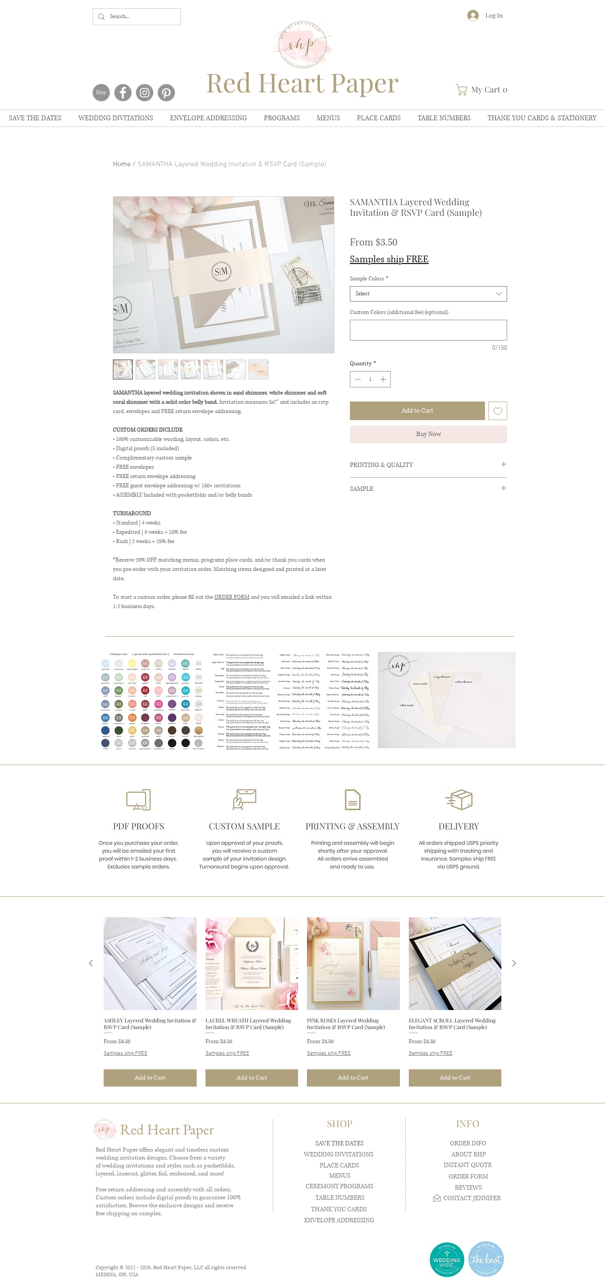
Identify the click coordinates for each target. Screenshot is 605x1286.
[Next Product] (514, 963)
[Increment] (383, 379)
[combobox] (428, 294)
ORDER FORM (231, 597)
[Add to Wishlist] (498, 411)
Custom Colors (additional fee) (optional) (399, 312)
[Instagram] (144, 92)
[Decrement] (356, 379)
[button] (484, 90)
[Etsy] (101, 92)
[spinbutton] (370, 379)
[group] (302, 1002)
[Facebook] (123, 92)
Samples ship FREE (389, 259)
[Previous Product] (90, 963)
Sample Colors (369, 279)
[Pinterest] (166, 92)
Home (122, 164)
